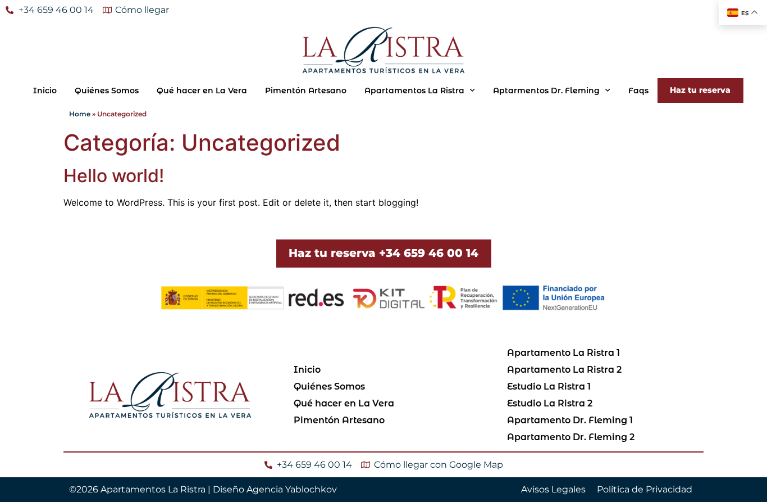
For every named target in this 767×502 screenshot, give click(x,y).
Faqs (638, 90)
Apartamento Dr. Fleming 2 (570, 437)
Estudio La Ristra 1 (549, 386)
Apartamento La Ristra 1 (563, 352)
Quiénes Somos (107, 90)
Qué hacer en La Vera (202, 90)
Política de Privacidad (644, 489)
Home (79, 114)
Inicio (45, 90)
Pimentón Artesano (305, 90)
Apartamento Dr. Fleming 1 (570, 420)
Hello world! (113, 176)
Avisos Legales (553, 489)
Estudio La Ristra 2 (549, 403)
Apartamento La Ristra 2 (564, 369)
